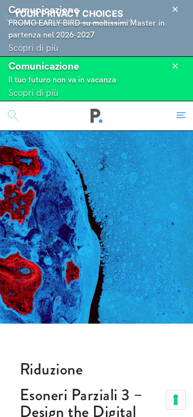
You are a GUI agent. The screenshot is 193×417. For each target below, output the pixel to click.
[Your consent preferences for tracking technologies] (175, 399)
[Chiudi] (175, 9)
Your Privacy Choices (68, 13)
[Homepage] (97, 115)
